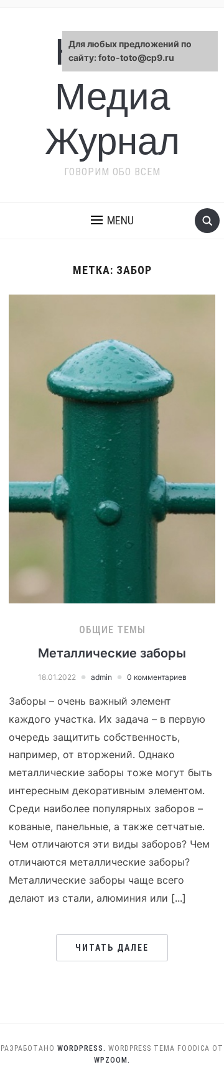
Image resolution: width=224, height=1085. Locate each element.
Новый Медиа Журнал (112, 96)
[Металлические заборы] (112, 448)
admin (101, 677)
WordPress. (81, 1048)
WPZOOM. (112, 1060)
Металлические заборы (112, 653)
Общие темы (112, 630)
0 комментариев (157, 677)
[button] (112, 220)
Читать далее (112, 948)
